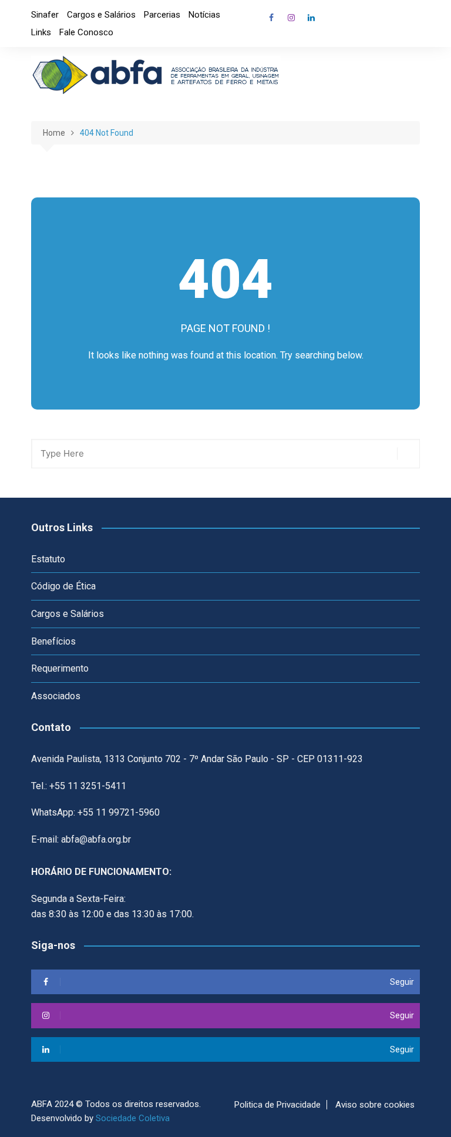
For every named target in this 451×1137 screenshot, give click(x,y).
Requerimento (60, 668)
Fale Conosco (86, 32)
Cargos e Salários (101, 14)
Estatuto (48, 559)
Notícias (204, 14)
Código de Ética (63, 586)
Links (41, 32)
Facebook (271, 17)
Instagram (291, 17)
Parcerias (162, 14)
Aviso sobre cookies (375, 1104)
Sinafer (45, 14)
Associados (55, 696)
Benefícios (53, 641)
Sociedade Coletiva (133, 1118)
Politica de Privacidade (277, 1104)
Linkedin (311, 17)
